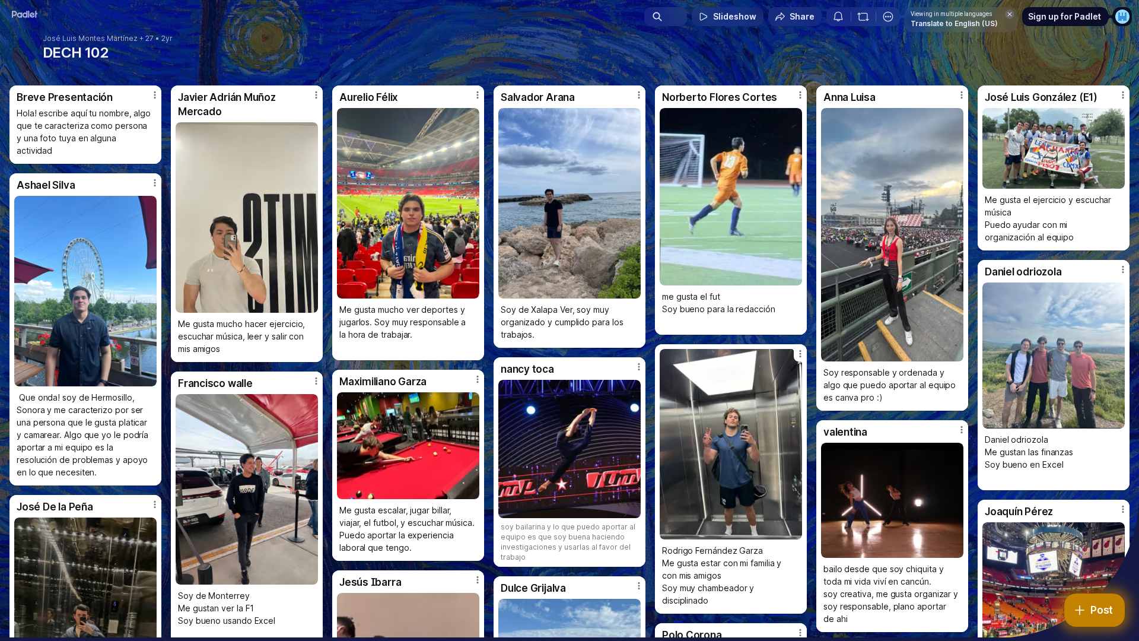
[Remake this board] (863, 16)
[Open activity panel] (838, 16)
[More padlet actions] (888, 16)
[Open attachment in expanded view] (247, 217)
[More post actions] (154, 95)
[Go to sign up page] (1122, 16)
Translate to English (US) (954, 23)
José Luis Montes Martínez (90, 38)
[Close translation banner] (1009, 14)
